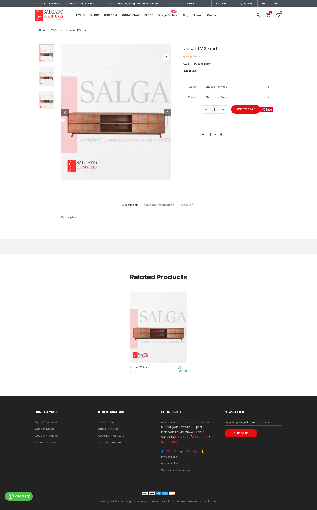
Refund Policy (169, 463)
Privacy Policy (169, 457)
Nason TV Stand (140, 367)
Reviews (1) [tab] (187, 205)
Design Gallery (167, 15)
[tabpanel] (116, 112)
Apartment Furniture (111, 435)
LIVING (80, 15)
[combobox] (237, 87)
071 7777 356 (86, 3)
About (198, 15)
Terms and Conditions (175, 470)
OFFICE (148, 15)
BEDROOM (110, 15)
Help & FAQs (223, 3)
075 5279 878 (69, 3)
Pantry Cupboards (46, 422)
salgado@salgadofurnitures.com (137, 3)
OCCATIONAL (130, 15)
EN (263, 3)
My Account (246, 3)
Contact (213, 15)
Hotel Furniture (107, 422)
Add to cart (245, 109)
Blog (185, 15)
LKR (276, 3)
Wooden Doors (44, 429)
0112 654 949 (51, 3)
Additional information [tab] (158, 205)
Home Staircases (46, 442)
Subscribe (241, 433)
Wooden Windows (46, 435)
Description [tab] (130, 205)
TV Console (58, 30)
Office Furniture (108, 429)
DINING (94, 15)
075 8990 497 (192, 3)
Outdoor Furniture (109, 442)
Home (43, 30)
